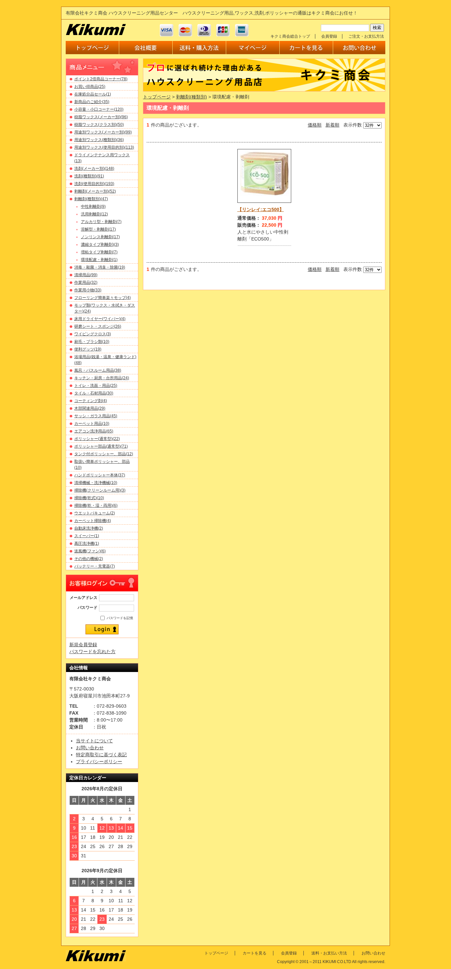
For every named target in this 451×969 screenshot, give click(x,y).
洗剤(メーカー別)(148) (94, 168)
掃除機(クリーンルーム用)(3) (99, 490)
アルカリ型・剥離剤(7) (101, 221)
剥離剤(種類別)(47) (91, 199)
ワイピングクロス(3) (92, 334)
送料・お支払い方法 (329, 953)
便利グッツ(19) (87, 349)
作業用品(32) (85, 282)
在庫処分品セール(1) (92, 94)
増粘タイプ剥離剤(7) (99, 252)
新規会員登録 (83, 644)
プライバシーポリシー (99, 761)
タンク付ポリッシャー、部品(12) (103, 454)
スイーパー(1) (86, 536)
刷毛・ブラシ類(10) (91, 341)
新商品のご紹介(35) (91, 101)
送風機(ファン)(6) (90, 551)
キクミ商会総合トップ (290, 36)
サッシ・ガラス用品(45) (95, 416)
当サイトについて (94, 740)
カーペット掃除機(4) (92, 520)
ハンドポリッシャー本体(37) (99, 475)
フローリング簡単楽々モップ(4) (102, 297)
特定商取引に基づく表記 (101, 754)
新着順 (332, 125)
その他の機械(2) (88, 558)
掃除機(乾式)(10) (89, 498)
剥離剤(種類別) (191, 96)
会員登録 (329, 36)
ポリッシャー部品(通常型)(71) (101, 446)
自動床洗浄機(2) (88, 528)
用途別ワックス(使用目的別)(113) (104, 147)
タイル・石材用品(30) (93, 393)
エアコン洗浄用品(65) (93, 431)
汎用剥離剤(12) (94, 214)
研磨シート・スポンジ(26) (97, 326)
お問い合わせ (90, 747)
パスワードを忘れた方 (92, 651)
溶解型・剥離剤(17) (98, 229)
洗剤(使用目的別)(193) (94, 183)
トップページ (157, 96)
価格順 (315, 125)
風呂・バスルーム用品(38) (97, 370)
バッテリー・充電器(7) (94, 566)
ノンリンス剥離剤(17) (100, 237)
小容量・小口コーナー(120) (98, 109)
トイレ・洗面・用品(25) (95, 385)
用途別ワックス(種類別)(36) (99, 139)
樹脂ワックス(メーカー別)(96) (101, 117)
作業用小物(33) (87, 290)
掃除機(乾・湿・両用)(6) (96, 505)
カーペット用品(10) (91, 423)
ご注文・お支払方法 (366, 36)
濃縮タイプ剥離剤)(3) (100, 244)
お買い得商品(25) (89, 86)
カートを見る (254, 953)
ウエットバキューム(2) (94, 513)
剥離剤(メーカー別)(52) (95, 191)
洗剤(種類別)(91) (89, 176)
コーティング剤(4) (90, 400)
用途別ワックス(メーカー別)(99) (103, 132)
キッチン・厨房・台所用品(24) (101, 378)
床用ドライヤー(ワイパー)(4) (99, 319)
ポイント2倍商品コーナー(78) (100, 79)
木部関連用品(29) (89, 408)
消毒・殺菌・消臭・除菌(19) (99, 267)
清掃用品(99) (85, 275)
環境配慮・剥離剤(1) (99, 259)
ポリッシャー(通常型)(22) (97, 438)
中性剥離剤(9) (93, 206)
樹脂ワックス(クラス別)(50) (99, 124)
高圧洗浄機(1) (86, 543)
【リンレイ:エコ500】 (260, 209)
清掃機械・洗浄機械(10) (95, 482)
